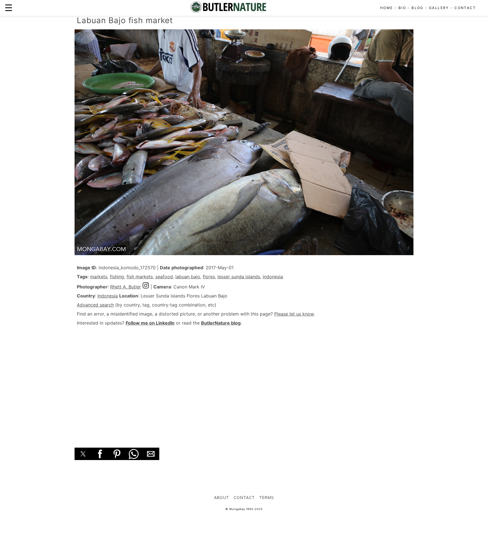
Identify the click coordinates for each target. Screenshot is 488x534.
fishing (117, 276)
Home (386, 8)
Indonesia (107, 296)
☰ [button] (9, 7)
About (221, 497)
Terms (266, 497)
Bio (402, 8)
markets (98, 276)
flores (209, 276)
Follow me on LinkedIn (150, 323)
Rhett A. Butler (125, 287)
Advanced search (95, 305)
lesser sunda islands (238, 276)
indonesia (273, 276)
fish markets (140, 276)
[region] (244, 380)
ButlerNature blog (221, 323)
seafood (164, 276)
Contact (465, 8)
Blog (417, 8)
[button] (83, 454)
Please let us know (294, 314)
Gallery (439, 8)
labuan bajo (187, 276)
